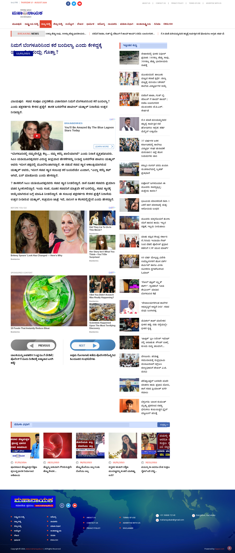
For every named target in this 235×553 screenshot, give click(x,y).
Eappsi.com (219, 549)
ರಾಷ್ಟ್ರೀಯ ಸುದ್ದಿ (31, 24)
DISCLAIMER (128, 528)
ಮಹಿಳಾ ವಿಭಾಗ (126, 24)
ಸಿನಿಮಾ (157, 24)
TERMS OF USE (194, 3)
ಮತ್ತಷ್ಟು (163, 424)
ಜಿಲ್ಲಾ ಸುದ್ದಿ (57, 24)
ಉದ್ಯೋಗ (69, 24)
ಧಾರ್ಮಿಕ (90, 24)
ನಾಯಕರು (112, 24)
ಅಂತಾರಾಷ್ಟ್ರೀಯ (143, 24)
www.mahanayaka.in (34, 549)
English (168, 24)
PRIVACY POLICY (177, 3)
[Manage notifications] (229, 548)
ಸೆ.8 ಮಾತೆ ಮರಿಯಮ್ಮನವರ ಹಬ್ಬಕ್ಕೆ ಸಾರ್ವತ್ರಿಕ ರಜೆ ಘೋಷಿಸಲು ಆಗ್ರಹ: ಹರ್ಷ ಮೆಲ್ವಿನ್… (175, 33)
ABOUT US (146, 3)
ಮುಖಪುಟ (17, 24)
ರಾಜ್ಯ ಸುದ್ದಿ (45, 24)
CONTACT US (161, 3)
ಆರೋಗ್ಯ (101, 24)
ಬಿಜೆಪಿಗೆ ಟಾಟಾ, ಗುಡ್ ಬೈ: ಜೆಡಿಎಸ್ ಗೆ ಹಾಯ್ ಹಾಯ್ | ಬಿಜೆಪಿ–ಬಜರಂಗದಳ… (103, 33)
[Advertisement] (63, 78)
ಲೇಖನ (80, 24)
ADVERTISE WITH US (213, 3)
